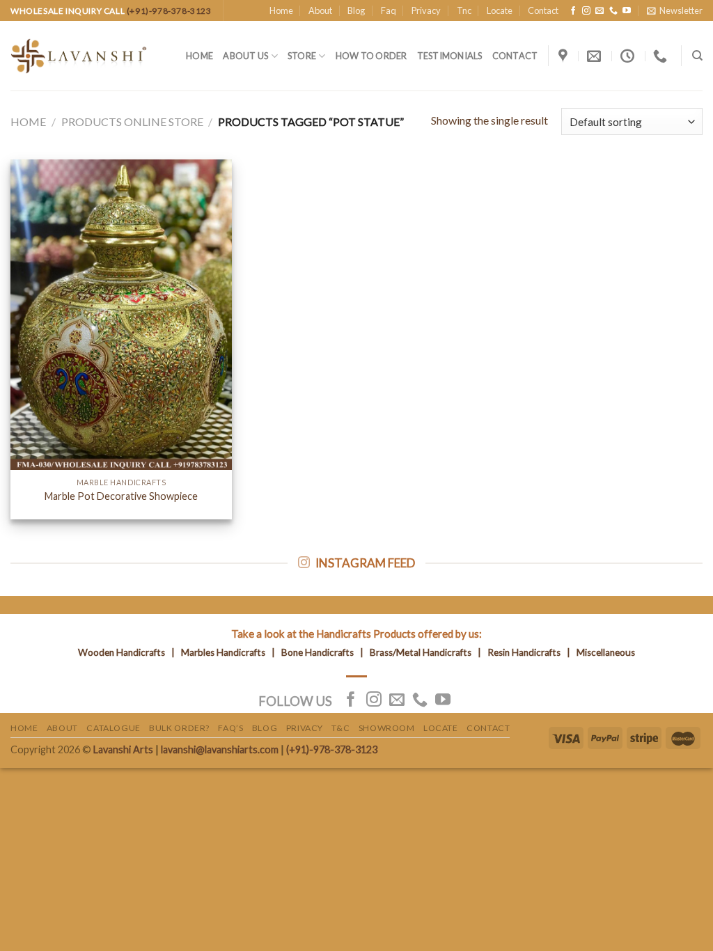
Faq (388, 10)
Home (281, 10)
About (320, 10)
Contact (543, 10)
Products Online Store (132, 121)
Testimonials (450, 55)
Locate (499, 10)
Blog (356, 10)
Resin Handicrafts (524, 652)
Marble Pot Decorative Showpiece (121, 496)
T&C (340, 728)
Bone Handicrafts (317, 652)
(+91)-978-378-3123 (169, 11)
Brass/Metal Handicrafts (420, 652)
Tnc (464, 10)
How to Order (371, 55)
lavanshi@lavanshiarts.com (220, 749)
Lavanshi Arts (123, 749)
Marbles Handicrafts (223, 652)
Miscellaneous (606, 652)
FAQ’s (230, 728)
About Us (245, 55)
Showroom (387, 728)
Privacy (426, 10)
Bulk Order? (179, 728)
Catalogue (113, 728)
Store (302, 55)
